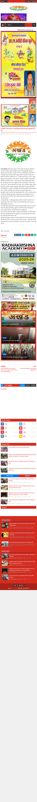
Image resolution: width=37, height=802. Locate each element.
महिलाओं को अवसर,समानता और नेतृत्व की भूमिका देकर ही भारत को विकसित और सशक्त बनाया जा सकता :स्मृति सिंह (22, 493)
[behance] (35, 1)
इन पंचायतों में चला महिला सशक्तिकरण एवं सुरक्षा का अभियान (15, 357)
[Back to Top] (24, 586)
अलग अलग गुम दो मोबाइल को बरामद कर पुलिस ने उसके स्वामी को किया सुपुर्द (21, 479)
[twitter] (28, 1)
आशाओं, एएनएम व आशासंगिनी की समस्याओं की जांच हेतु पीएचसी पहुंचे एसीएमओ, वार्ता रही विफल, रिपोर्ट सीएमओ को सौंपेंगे (22, 455)
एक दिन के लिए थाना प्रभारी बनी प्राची (10, 340)
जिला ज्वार (29, 134)
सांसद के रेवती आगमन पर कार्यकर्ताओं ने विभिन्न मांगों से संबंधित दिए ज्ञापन (22, 500)
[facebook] (26, 1)
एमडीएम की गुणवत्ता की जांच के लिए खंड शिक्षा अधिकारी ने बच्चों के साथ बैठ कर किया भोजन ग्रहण (21, 486)
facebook (33, 385)
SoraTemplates (14, 588)
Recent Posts (9, 476)
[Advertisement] (18, 378)
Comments (27, 476)
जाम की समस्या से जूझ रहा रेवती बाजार (10, 324)
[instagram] (33, 1)
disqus (27, 385)
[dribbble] (31, 1)
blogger (22, 385)
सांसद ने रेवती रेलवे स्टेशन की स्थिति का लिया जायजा (19, 447)
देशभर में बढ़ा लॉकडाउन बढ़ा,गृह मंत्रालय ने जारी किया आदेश (21, 542)
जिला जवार (4, 321)
